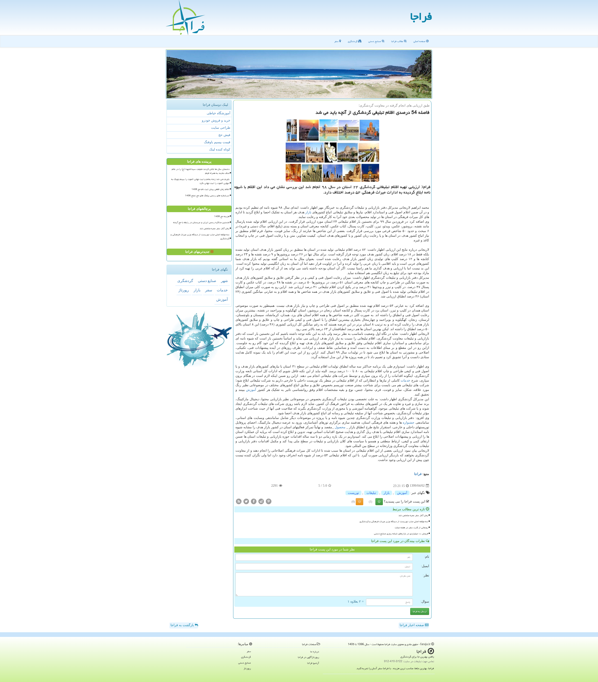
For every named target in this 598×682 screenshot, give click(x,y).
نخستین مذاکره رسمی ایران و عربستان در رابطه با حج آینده (201, 222)
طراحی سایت (220, 127)
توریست (353, 493)
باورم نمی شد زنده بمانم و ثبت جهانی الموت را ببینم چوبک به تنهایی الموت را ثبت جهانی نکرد (200, 181)
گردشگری (353, 41)
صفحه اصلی (419, 41)
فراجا (421, 16)
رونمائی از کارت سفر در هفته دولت (411, 527)
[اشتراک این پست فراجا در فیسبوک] (253, 501)
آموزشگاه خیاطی (218, 113)
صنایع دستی (375, 41)
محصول (340, 427)
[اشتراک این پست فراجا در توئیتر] (246, 501)
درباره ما (314, 651)
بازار (308, 212)
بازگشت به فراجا (183, 625)
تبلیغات (371, 493)
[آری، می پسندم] (379, 501)
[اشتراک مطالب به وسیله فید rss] (238, 501)
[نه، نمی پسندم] (359, 501)
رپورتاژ (183, 290)
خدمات (405, 380)
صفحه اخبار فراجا (412, 625)
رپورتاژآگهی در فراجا (308, 657)
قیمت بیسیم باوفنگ (217, 142)
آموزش (251, 390)
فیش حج (224, 135)
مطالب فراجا (397, 41)
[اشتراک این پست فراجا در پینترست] (268, 501)
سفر (336, 41)
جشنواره (408, 422)
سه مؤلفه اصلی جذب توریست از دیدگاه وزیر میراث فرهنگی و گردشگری (394, 521)
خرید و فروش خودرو (216, 120)
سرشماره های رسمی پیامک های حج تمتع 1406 (207, 195)
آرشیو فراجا (313, 663)
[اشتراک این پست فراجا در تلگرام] (261, 501)
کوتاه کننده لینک (219, 149)
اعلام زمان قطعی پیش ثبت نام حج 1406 (210, 189)
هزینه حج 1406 (221, 216)
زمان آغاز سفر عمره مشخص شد (413, 515)
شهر (224, 281)
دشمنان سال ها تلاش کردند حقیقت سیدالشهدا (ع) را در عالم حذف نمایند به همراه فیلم (200, 171)
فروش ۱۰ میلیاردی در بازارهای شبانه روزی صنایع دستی (401, 533)
